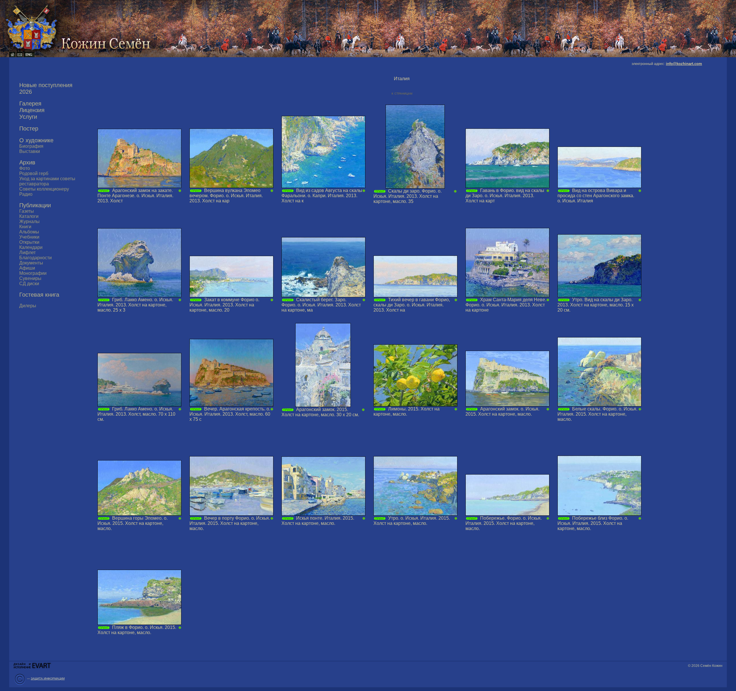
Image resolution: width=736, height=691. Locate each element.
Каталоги (29, 216)
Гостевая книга (39, 294)
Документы (31, 262)
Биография (31, 146)
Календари (31, 247)
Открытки (29, 242)
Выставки (29, 151)
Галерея (30, 103)
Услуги (28, 117)
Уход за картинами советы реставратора (47, 181)
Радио (25, 194)
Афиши (27, 268)
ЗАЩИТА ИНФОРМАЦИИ (48, 678)
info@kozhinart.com (684, 64)
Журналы (29, 221)
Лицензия (32, 110)
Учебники (29, 237)
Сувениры (30, 278)
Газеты (26, 211)
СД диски (29, 283)
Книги (25, 226)
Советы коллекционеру (44, 189)
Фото (24, 168)
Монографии (33, 273)
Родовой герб (33, 173)
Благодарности (35, 257)
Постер (28, 128)
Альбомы (29, 231)
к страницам (402, 93)
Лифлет (27, 252)
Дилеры (27, 305)
